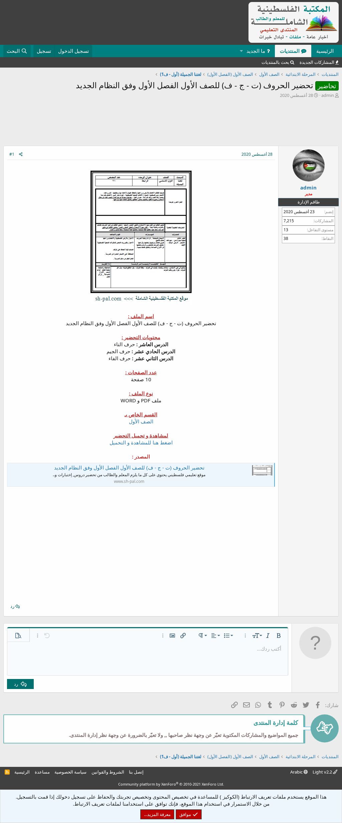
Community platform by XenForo (171, 784)
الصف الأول (141, 421)
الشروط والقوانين (108, 772)
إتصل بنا (136, 772)
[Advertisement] (171, 124)
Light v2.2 (323, 772)
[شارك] (21, 154)
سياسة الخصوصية (70, 772)
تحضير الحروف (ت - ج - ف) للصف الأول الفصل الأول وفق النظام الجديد (129, 467)
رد (12, 606)
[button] (241, 51)
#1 (11, 154)
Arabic (297, 772)
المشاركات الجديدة (317, 62)
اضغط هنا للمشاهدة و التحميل (141, 442)
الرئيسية (325, 50)
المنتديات (290, 50)
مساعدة (42, 772)
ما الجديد (255, 50)
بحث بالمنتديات (275, 62)
